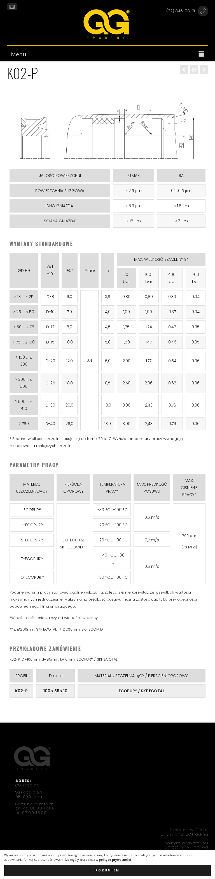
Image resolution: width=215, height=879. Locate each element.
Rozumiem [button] (107, 870)
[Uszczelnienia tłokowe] (194, 69)
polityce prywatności (115, 860)
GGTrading (197, 834)
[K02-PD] (204, 69)
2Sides (201, 829)
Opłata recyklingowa (186, 847)
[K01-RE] (184, 69)
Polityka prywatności (186, 843)
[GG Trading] (107, 24)
